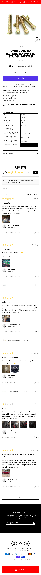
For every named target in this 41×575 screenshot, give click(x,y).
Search (9, 548)
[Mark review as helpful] (36, 232)
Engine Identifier (24, 550)
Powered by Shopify (25, 559)
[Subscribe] (33, 523)
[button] (31, 172)
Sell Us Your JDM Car (19, 548)
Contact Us (30, 548)
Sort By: (25, 194)
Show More (17, 213)
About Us (14, 550)
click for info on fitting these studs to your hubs (11, 145)
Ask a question (8, 153)
